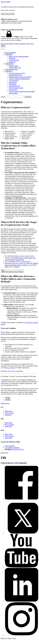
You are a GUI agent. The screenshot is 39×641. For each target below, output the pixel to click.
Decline (8, 400)
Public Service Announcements (18, 56)
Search (3, 97)
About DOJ (8, 438)
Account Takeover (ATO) (17, 73)
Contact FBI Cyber (15, 67)
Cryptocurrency (14, 80)
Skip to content (5, 2)
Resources (12, 62)
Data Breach (13, 82)
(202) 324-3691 (10, 446)
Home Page (8, 411)
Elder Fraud (12, 84)
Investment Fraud (14, 86)
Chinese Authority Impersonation (19, 79)
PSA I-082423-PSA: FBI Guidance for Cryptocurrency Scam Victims (20, 258)
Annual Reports (14, 60)
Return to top (5, 403)
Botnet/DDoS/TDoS (15, 75)
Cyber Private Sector (11, 69)
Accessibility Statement (12, 447)
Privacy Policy (10, 368)
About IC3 (8, 415)
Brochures (12, 58)
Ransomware (13, 89)
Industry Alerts (13, 66)
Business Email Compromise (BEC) (20, 77)
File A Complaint (10, 52)
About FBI (8, 426)
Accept (8, 397)
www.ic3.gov (26, 261)
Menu (3, 45)
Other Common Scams (16, 88)
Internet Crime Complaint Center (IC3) (21, 43)
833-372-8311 (22, 265)
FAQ (12, 339)
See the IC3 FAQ (18, 449)
